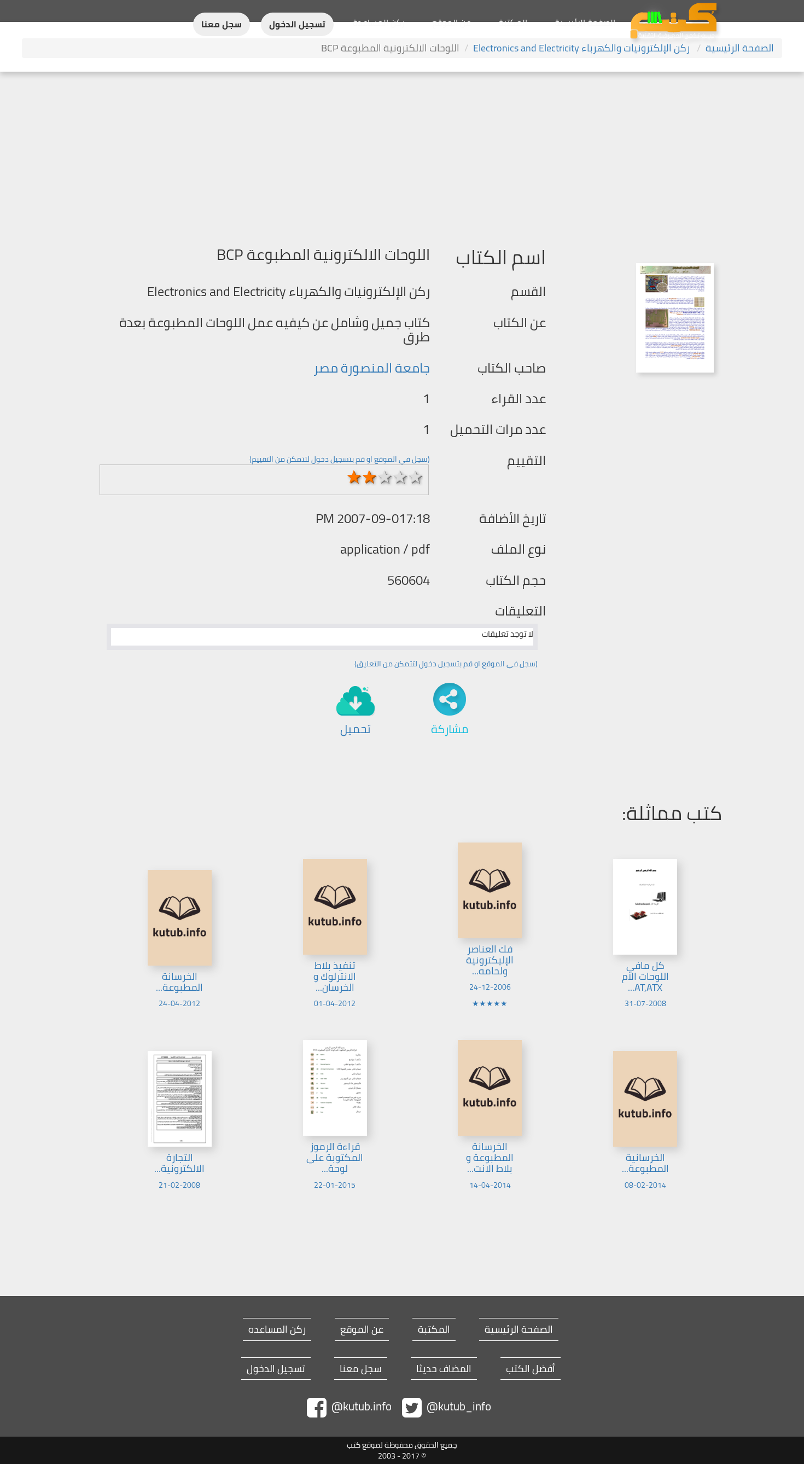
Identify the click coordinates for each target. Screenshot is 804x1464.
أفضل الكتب (530, 1369)
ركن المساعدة (379, 22)
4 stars (400, 477)
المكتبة (512, 22)
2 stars (369, 477)
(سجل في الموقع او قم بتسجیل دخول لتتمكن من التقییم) (339, 459)
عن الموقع (451, 22)
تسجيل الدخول (297, 24)
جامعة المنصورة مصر (371, 368)
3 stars (385, 477)
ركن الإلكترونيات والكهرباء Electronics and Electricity (582, 48)
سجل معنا (221, 24)
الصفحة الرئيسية (585, 22)
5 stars (415, 477)
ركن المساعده (277, 1329)
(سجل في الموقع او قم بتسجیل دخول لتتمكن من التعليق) (446, 664)
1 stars (354, 477)
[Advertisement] (402, 153)
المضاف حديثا (443, 1369)
